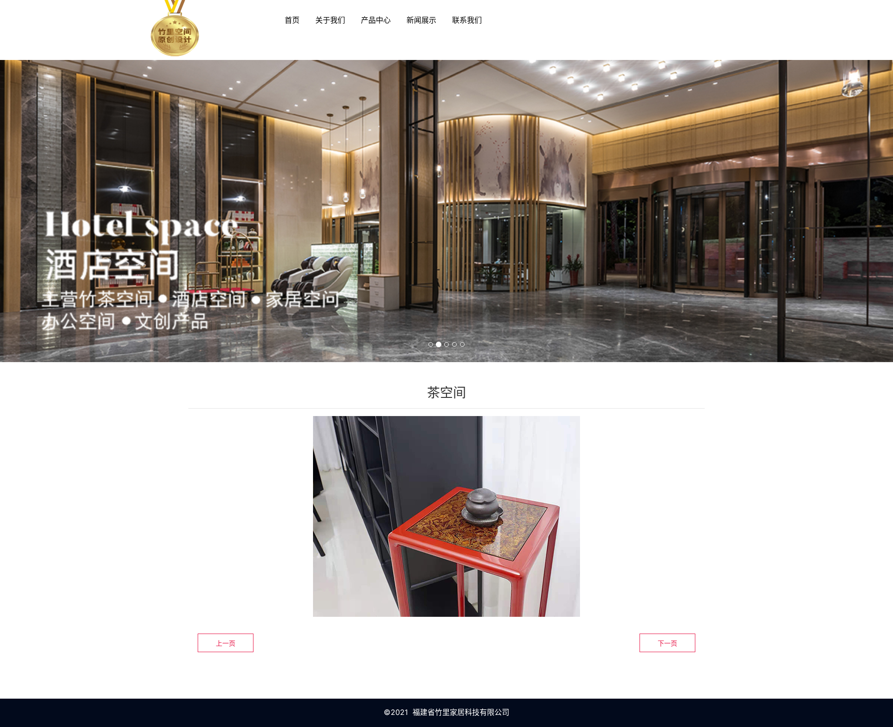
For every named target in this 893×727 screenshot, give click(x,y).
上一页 (225, 643)
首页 (292, 20)
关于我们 (330, 20)
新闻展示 (421, 20)
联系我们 (467, 20)
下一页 (667, 643)
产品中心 (376, 20)
